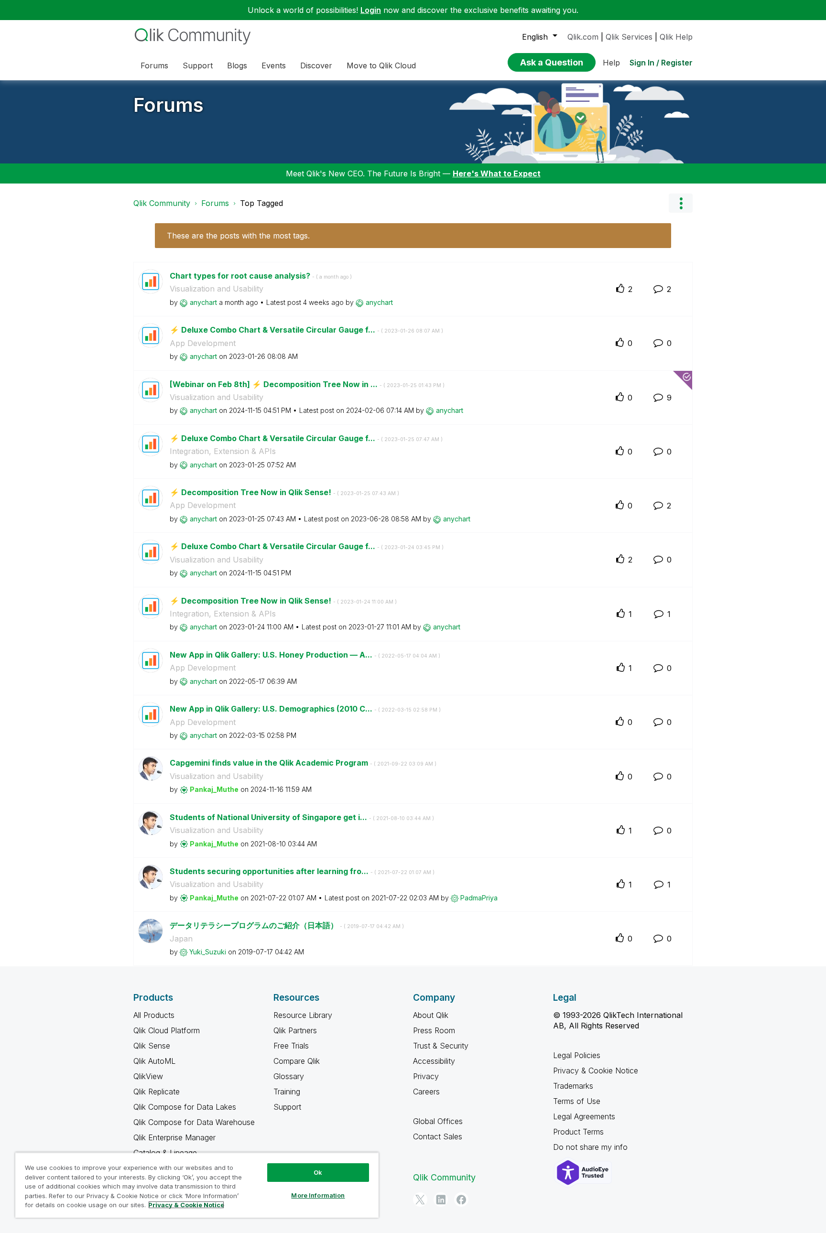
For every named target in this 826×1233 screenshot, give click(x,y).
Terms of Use (576, 1101)
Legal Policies (576, 1055)
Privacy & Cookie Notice (595, 1070)
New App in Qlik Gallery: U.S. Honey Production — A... (305, 655)
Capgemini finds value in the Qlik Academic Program (303, 763)
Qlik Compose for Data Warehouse (194, 1122)
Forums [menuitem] (154, 65)
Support (287, 1107)
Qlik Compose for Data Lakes (184, 1107)
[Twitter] (420, 1199)
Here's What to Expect (497, 173)
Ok (318, 1172)
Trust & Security (440, 1045)
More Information (318, 1195)
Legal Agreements (584, 1116)
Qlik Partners (295, 1030)
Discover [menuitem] (316, 65)
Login (370, 10)
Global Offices (438, 1121)
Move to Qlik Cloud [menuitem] (381, 65)
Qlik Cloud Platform (166, 1030)
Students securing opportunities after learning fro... (302, 871)
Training (286, 1091)
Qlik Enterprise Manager (174, 1137)
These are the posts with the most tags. (238, 235)
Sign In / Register (661, 62)
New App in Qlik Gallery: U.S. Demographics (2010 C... (305, 709)
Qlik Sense (151, 1045)
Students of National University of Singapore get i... (302, 817)
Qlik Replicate (156, 1091)
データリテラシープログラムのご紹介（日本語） (287, 925)
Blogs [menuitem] (237, 65)
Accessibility (434, 1061)
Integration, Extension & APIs (223, 451)
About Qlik (430, 1015)
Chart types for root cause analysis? (261, 276)
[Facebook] (461, 1199)
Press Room (434, 1030)
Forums (168, 105)
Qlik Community (161, 203)
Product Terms (578, 1131)
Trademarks (573, 1086)
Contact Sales (437, 1136)
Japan (181, 938)
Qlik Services (629, 37)
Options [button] (681, 203)
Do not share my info (591, 1147)
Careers (426, 1091)
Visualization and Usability (216, 288)
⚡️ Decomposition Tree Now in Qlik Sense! (284, 492)
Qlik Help (676, 37)
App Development (203, 343)
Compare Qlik (296, 1061)
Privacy (426, 1076)
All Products (153, 1015)
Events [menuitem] (273, 65)
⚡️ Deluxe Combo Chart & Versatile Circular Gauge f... (306, 330)
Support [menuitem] (198, 65)
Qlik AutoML (154, 1061)
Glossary (288, 1076)
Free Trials (291, 1045)
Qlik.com (582, 37)
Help (611, 62)
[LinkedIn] (441, 1199)
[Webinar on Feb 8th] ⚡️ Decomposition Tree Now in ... (307, 384)
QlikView (148, 1076)
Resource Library (302, 1015)
